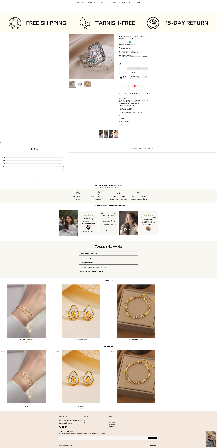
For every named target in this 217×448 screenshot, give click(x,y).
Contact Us (111, 420)
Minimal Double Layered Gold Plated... (26, 339)
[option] (91, 56)
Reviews (85, 420)
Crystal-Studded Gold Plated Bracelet (136, 339)
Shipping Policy (112, 422)
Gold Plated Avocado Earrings (81, 339)
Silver (120, 64)
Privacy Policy (112, 426)
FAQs (110, 419)
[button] (131, 77)
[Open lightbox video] (101, 134)
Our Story (86, 419)
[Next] (117, 133)
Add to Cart (48, 336)
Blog (85, 422)
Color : (121, 62)
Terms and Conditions (113, 428)
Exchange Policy (112, 424)
